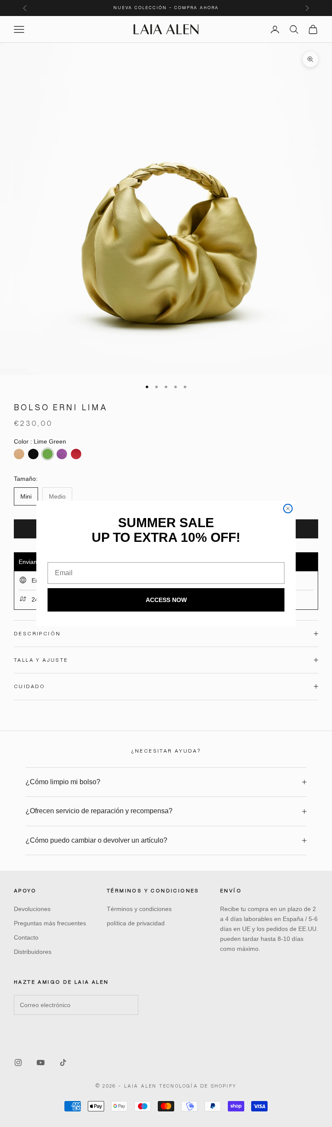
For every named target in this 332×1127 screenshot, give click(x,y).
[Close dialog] (288, 508)
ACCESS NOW (166, 599)
